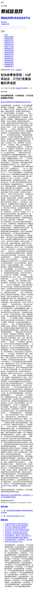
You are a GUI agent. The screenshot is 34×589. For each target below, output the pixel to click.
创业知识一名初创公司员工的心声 (16, 532)
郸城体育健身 (9, 62)
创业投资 (19, 70)
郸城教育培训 (9, 48)
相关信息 (4, 507)
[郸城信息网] (12, 13)
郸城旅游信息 (9, 58)
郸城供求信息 (9, 40)
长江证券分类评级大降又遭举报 (15, 528)
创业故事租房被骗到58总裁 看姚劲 (16, 537)
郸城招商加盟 (9, 52)
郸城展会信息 (9, 56)
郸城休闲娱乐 (9, 60)
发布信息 (4, 22)
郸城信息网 (4, 102)
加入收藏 (4, 6)
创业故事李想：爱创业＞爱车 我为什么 (18, 535)
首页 (2, 2)
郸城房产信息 (9, 42)
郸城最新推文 (9, 66)
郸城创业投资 (9, 54)
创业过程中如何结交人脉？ (16, 516)
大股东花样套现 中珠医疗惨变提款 (16, 524)
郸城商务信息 (9, 44)
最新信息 (4, 520)
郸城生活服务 (9, 37)
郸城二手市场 (9, 46)
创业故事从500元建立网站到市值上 (17, 533)
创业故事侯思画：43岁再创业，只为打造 (18, 539)
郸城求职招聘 (9, 50)
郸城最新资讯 (9, 64)
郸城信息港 (12, 102)
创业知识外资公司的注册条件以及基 (17, 530)
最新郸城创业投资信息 (23, 102)
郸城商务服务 (9, 39)
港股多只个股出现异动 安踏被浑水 (16, 526)
